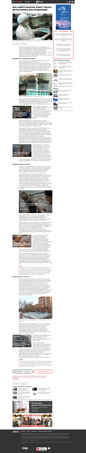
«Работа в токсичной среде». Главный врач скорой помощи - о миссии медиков (24, 397)
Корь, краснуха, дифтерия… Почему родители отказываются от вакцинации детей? (33, 205)
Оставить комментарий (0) (43, 371)
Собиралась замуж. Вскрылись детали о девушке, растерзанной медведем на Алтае (65, 62)
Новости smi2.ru (17, 427)
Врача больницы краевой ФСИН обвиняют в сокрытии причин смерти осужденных (44, 389)
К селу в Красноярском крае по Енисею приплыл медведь (63, 55)
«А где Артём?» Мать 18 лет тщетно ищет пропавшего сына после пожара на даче (65, 67)
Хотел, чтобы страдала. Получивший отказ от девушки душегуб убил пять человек (63, 34)
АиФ (51, 40)
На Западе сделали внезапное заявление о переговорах (64, 99)
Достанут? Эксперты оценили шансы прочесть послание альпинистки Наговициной (66, 83)
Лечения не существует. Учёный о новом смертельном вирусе (65, 75)
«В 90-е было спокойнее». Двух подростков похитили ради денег (65, 79)
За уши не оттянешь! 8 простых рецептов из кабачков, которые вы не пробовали (66, 71)
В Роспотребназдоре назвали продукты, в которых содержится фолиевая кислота (63, 50)
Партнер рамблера (32, 448)
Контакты (23, 431)
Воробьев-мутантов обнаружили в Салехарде (65, 107)
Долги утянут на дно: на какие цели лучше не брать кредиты (65, 91)
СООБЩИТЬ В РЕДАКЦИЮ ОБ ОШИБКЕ (45, 431)
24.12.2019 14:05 (15, 5)
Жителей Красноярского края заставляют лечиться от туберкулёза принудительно (24, 389)
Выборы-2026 (34, 431)
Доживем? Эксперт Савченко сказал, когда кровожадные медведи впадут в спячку (63, 39)
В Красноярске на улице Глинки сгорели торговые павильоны (63, 45)
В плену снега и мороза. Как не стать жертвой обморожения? (44, 393)
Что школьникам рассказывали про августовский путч (65, 103)
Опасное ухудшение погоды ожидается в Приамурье (64, 95)
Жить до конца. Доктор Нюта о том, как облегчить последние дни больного (24, 393)
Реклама (28, 431)
